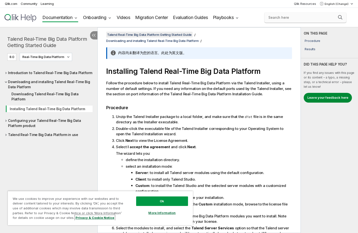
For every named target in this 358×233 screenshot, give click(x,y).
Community (29, 4)
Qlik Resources (305, 4)
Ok (162, 201)
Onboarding (94, 17)
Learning (47, 4)
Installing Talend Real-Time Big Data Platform (47, 109)
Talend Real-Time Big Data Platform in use (43, 135)
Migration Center (151, 17)
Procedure (312, 41)
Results (310, 49)
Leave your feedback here (327, 97)
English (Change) (337, 4)
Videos (123, 17)
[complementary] (329, 130)
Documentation (57, 17)
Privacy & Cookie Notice (94, 218)
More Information (162, 213)
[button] (340, 17)
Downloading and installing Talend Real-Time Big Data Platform (49, 84)
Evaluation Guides (190, 17)
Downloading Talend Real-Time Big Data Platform (45, 96)
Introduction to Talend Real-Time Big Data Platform (50, 73)
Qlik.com (11, 4)
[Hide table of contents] (93, 35)
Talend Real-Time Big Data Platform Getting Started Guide (47, 42)
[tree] (49, 102)
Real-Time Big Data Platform (43, 57)
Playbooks (223, 17)
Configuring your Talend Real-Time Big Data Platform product (44, 123)
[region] (100, 208)
